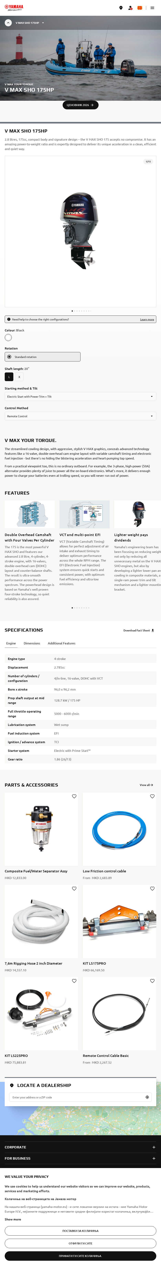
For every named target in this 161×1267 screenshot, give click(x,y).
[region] (80, 1217)
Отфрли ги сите (80, 1243)
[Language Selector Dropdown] (140, 8)
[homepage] (14, 7)
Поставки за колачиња (80, 1231)
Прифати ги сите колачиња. (80, 1256)
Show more (13, 1219)
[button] (152, 8)
